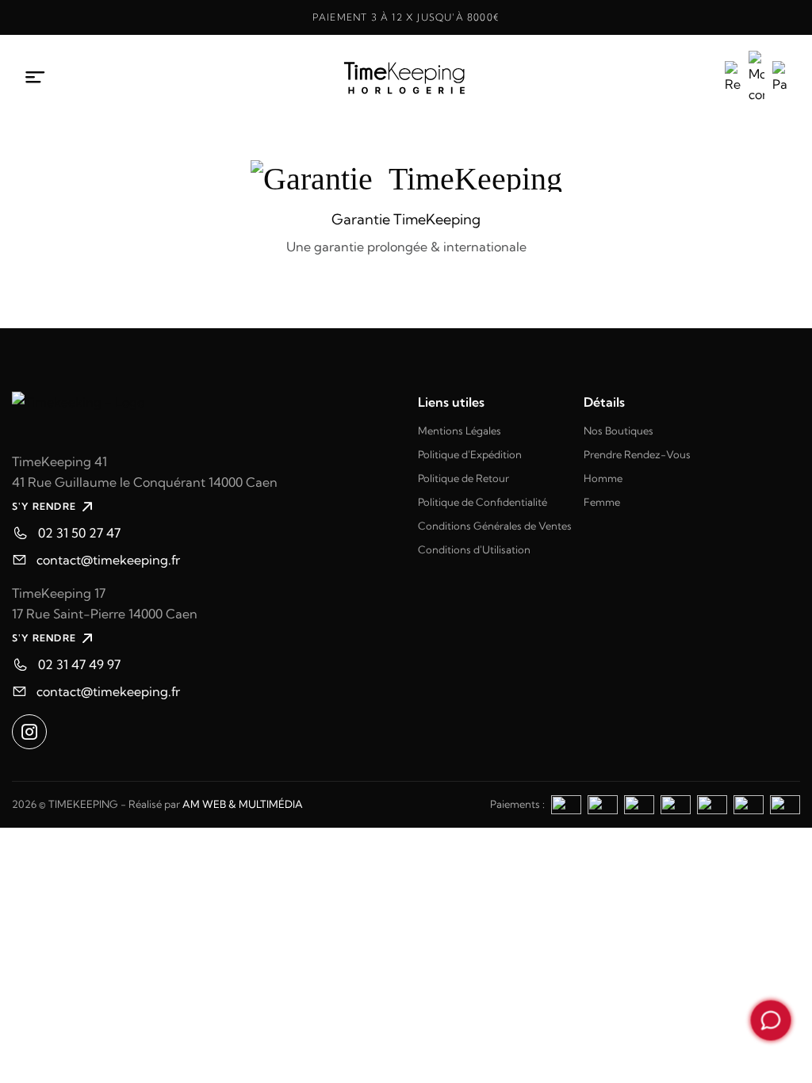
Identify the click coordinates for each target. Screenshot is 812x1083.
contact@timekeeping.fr (108, 560)
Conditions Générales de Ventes (495, 525)
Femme (602, 502)
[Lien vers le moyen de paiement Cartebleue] (712, 803)
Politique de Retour (463, 478)
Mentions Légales (459, 430)
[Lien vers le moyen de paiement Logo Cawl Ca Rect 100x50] (785, 803)
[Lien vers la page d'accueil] (203, 415)
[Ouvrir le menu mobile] (36, 77)
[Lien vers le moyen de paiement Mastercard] (676, 803)
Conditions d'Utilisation (474, 549)
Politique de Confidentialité (482, 502)
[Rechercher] (733, 77)
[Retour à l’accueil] (405, 77)
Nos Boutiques (618, 430)
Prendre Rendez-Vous (637, 454)
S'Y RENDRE (44, 506)
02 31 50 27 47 (79, 533)
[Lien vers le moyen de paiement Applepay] (748, 803)
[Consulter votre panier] (780, 77)
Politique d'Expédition (470, 454)
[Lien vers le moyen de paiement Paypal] (639, 803)
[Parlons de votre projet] (770, 1020)
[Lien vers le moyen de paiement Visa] (603, 803)
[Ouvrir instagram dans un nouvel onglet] (29, 731)
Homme (603, 478)
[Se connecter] (756, 78)
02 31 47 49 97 (79, 664)
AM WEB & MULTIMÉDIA (242, 804)
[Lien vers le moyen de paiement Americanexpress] (566, 803)
